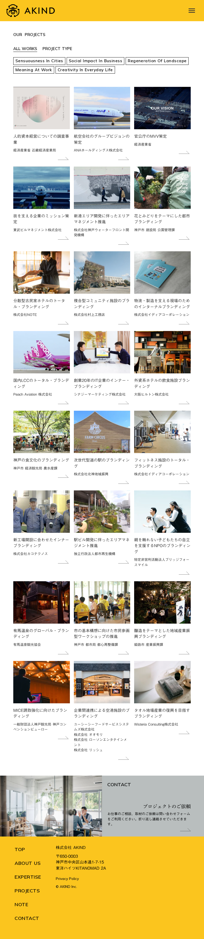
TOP (20, 849)
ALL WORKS (25, 48)
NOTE (21, 904)
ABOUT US (28, 863)
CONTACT (27, 918)
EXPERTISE (28, 877)
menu (192, 10)
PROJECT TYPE (57, 48)
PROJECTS (27, 891)
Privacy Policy (67, 879)
